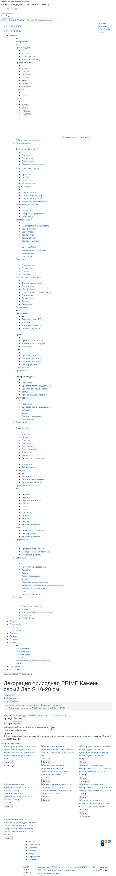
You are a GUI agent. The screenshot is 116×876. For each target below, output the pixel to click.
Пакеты (25, 509)
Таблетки (26, 451)
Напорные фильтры (31, 554)
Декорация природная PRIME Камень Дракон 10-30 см (94, 754)
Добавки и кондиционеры (34, 388)
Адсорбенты (28, 418)
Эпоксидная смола (31, 524)
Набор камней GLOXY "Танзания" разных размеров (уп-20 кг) (95, 770)
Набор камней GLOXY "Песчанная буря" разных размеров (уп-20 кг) (54, 771)
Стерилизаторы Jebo (32, 198)
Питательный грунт (31, 593)
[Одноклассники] (106, 841)
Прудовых (27, 436)
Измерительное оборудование (37, 292)
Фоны (24, 578)
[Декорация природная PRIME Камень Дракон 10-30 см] (95, 748)
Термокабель (28, 237)
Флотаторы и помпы (32, 282)
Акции (13, 620)
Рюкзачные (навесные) (33, 164)
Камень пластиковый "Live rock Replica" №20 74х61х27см (94, 805)
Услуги (13, 642)
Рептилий (26, 476)
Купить (17, 723)
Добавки (26, 409)
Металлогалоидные (31, 325)
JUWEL (25, 68)
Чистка (19, 663)
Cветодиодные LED (31, 319)
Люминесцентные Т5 (32, 358)
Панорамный (28, 56)
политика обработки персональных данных (56, 872)
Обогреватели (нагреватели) (36, 225)
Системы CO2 (29, 246)
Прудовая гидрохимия (33, 548)
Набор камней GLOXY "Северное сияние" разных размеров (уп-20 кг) (57, 752)
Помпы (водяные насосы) (28, 204)
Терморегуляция (24, 219)
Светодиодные (29, 355)
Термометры (28, 234)
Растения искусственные (34, 566)
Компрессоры (28, 264)
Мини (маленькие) (31, 59)
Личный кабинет (12, 700)
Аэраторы (20, 258)
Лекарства (27, 382)
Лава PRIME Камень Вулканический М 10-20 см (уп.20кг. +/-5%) (17, 796)
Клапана (26, 270)
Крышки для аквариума (33, 343)
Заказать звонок (45, 20)
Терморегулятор (30, 240)
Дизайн (19, 657)
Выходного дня (29, 448)
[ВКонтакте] (102, 841)
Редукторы (27, 255)
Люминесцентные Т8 (32, 361)
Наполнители (28, 183)
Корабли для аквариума (33, 587)
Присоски (26, 174)
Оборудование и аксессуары (36, 551)
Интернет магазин (15, 705)
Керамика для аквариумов (35, 581)
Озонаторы (27, 295)
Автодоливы (28, 285)
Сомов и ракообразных (33, 479)
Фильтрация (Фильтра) (27, 148)
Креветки (26, 614)
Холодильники (29, 228)
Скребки (26, 497)
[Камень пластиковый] (95, 800)
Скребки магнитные (31, 500)
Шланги (25, 177)
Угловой (26, 53)
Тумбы (19, 98)
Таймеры (26, 346)
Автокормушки (29, 467)
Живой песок (28, 288)
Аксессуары (27, 267)
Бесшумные (28, 161)
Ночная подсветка (31, 328)
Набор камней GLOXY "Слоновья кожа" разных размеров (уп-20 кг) (95, 789)
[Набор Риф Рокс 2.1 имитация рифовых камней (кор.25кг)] (20, 748)
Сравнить (11, 697)
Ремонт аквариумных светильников (33, 660)
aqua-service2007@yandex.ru (18, 673)
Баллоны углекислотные (34, 249)
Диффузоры (28, 252)
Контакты (14, 669)
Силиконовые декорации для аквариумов (42, 584)
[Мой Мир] (109, 841)
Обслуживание (23, 654)
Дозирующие (28, 216)
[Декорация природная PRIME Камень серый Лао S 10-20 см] (20, 824)
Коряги (25, 572)
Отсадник (26, 512)
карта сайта (27, 873)
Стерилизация (23, 186)
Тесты (25, 301)
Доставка (14, 633)
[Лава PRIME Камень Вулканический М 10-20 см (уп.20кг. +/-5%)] (20, 787)
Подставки (27, 113)
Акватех (25, 77)
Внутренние (28, 158)
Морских (26, 433)
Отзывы (13, 639)
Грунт (24, 590)
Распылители (28, 273)
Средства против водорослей (36, 385)
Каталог (13, 35)
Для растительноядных (33, 458)
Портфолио (15, 666)
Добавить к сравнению (52, 728)
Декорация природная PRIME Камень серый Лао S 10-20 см (19, 830)
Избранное (9, 694)
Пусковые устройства (32, 340)
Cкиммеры (27, 304)
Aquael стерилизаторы (33, 195)
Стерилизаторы (29, 192)
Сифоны (26, 494)
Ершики (25, 503)
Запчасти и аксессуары (27, 168)
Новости (20, 630)
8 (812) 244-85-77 (10, 20)
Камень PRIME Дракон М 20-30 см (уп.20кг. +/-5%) (56, 792)
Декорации (32, 705)
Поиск (8, 16)
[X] (102, 844)
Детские (26, 83)
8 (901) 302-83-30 (28, 20)
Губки (24, 180)
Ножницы (26, 518)
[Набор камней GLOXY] (58, 746)
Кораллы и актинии (31, 605)
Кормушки (27, 464)
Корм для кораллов (31, 415)
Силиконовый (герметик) (34, 530)
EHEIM (25, 80)
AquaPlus (26, 86)
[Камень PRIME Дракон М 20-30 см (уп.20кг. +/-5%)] (58, 786)
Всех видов (27, 445)
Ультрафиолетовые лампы (35, 201)
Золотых (26, 439)
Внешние (26, 154)
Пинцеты (26, 515)
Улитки (25, 608)
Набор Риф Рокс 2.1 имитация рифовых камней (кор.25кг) (19, 754)
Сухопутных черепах (32, 482)
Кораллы (26, 569)
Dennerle (26, 74)
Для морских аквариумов (28, 276)
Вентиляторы (28, 231)
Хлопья (25, 454)
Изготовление (22, 648)
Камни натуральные (32, 575)
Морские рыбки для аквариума (37, 611)
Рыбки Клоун (28, 617)
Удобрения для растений (34, 394)
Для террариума (30, 364)
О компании (16, 623)
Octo (24, 95)
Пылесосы (27, 521)
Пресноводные (23, 47)
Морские (20, 89)
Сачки (25, 506)
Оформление (22, 651)
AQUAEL (26, 71)
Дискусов (26, 442)
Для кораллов (28, 533)
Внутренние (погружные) (34, 213)
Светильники (22, 313)
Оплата (13, 636)
